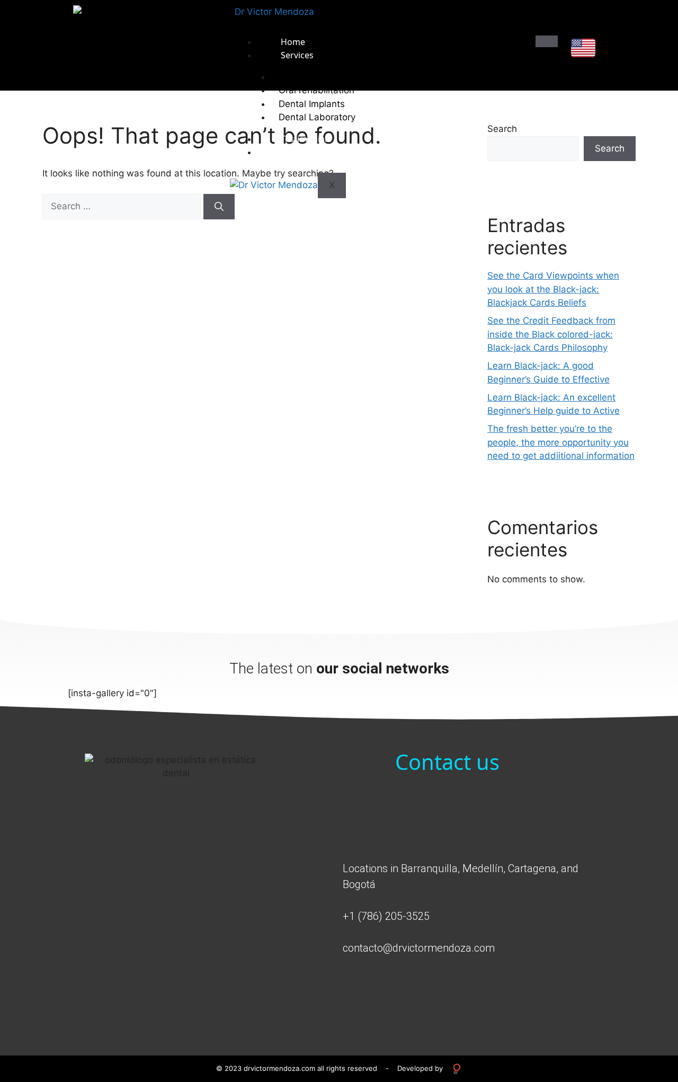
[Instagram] (565, 985)
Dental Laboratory (317, 117)
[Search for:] (122, 206)
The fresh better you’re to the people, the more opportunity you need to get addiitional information (561, 442)
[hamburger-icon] (547, 41)
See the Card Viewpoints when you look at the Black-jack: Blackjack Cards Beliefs (553, 289)
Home (293, 42)
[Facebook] (536, 985)
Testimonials (306, 139)
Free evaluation (311, 152)
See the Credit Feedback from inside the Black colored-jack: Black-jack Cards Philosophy (551, 334)
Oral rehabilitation (316, 90)
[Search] (219, 206)
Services (297, 55)
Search (610, 148)
